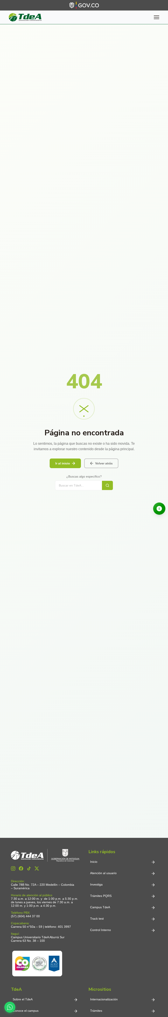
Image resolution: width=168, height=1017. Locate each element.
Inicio (93, 861)
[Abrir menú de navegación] (156, 17)
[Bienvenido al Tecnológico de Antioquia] (45, 855)
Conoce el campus (25, 1010)
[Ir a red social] (13, 868)
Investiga (96, 884)
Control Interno (100, 930)
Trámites (96, 1010)
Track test (97, 918)
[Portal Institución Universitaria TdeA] (25, 17)
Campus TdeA (100, 907)
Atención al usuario (103, 873)
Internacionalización (104, 999)
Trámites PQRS (101, 896)
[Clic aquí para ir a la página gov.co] (84, 5)
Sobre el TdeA (23, 999)
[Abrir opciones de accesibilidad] (159, 508)
